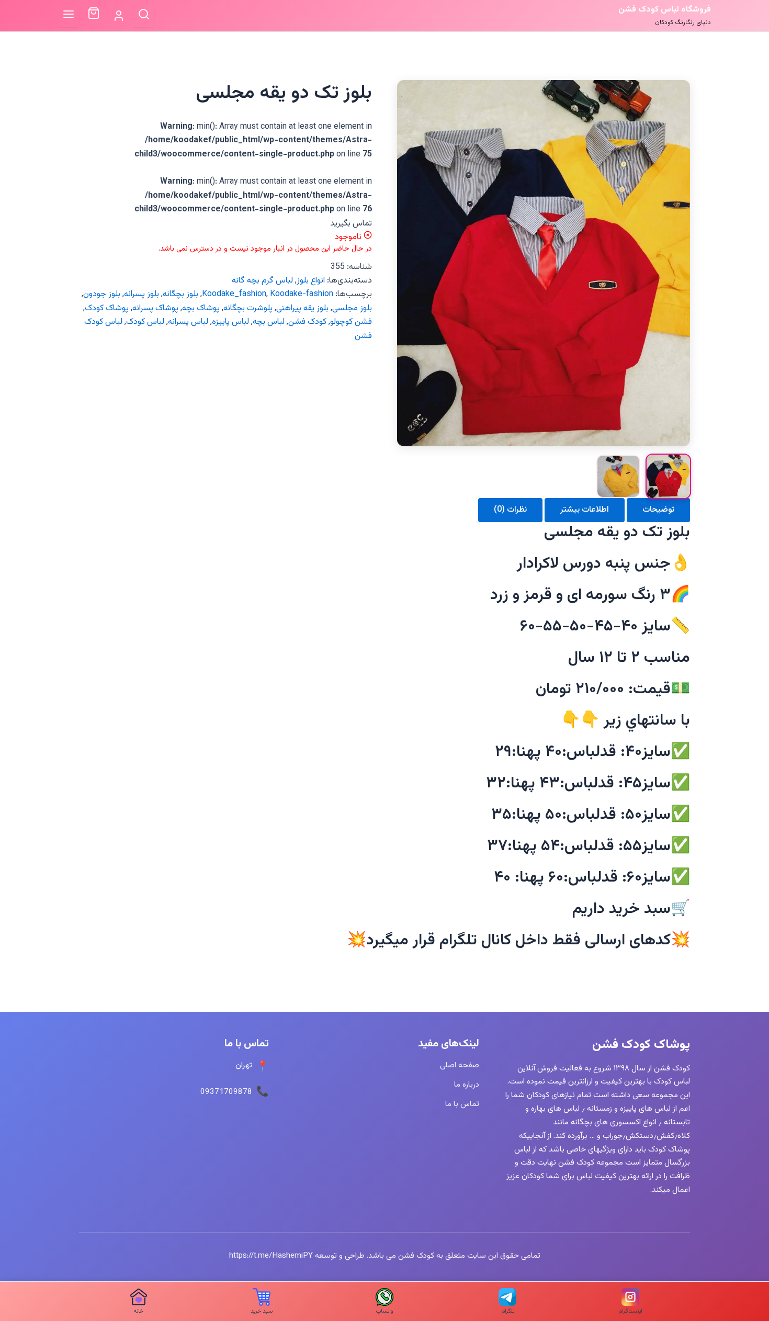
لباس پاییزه (230, 322)
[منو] (68, 15)
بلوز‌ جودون (101, 294)
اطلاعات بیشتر (584, 509)
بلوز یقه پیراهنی (302, 308)
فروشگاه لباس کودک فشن (664, 9)
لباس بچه (269, 322)
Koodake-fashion (301, 294)
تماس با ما (462, 1104)
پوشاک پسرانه (155, 308)
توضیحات (658, 509)
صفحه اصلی (459, 1065)
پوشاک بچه (201, 308)
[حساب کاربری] (118, 15)
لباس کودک (145, 322)
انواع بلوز (311, 280)
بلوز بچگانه (180, 294)
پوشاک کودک (107, 308)
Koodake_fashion (234, 294)
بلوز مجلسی (352, 308)
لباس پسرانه (188, 322)
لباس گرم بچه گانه (262, 280)
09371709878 (226, 1092)
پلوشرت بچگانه (248, 308)
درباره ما (466, 1084)
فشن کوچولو (351, 322)
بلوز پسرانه (141, 294)
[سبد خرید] (93, 16)
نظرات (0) (510, 509)
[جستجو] (143, 15)
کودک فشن (307, 322)
